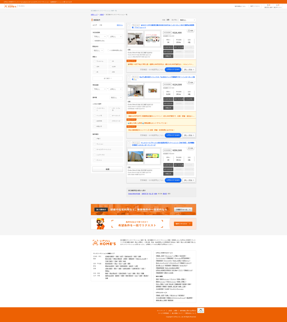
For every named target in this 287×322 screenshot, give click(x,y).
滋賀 (120, 268)
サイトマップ (161, 310)
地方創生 (181, 295)
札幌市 (112, 256)
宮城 (126, 256)
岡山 (111, 273)
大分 (136, 275)
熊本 (127, 275)
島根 (106, 273)
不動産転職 (159, 273)
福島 (139, 256)
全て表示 (107, 78)
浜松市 (131, 266)
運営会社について (190, 313)
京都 (124, 268)
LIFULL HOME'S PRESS (163, 270)
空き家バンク (160, 265)
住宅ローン (186, 260)
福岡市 (117, 275)
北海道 (107, 256)
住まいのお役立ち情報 (172, 268)
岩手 (121, 256)
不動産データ (188, 270)
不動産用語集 (160, 268)
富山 (116, 263)
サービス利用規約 (163, 313)
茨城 (116, 261)
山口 (129, 273)
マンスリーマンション (177, 289)
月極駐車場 (177, 284)
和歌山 (107, 271)
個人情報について (177, 313)
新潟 (106, 263)
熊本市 (131, 275)
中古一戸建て (160, 284)
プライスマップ (174, 263)
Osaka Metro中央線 (134, 193)
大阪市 (110, 268)
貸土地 (171, 284)
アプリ (181, 270)
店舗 (189, 284)
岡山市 (115, 273)
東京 (106, 259)
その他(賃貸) (160, 289)
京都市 (128, 268)
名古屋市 (111, 266)
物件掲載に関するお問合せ (188, 310)
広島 (120, 273)
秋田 (135, 256)
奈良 (143, 268)
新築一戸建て (181, 281)
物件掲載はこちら (240, 6)
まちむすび (183, 265)
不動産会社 (175, 265)
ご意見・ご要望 (172, 310)
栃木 (124, 261)
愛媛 (142, 273)
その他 (167, 289)
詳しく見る (188, 69)
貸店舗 (184, 284)
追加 (191, 30)
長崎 (122, 275)
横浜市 (120, 259)
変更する (120, 25)
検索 (107, 169)
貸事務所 (158, 286)
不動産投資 (159, 260)
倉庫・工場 (181, 286)
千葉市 (110, 261)
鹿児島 (146, 275)
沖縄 (106, 278)
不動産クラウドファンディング (176, 298)
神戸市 (137, 268)
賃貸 (157, 279)
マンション (168, 256)
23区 (109, 259)
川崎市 (125, 259)
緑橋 (155, 193)
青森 (117, 256)
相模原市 (131, 259)
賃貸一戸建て (181, 279)
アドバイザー (168, 260)
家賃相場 (168, 265)
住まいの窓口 (177, 260)
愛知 (106, 266)
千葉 (106, 261)
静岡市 (125, 266)
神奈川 (115, 259)
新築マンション (160, 281)
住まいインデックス (162, 263)
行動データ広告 (168, 273)
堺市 (115, 268)
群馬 (120, 261)
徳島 (134, 273)
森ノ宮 (151, 193)
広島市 (124, 273)
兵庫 (133, 268)
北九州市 (111, 275)
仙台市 (130, 256)
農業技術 (170, 300)
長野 (129, 263)
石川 (120, 263)
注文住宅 (182, 256)
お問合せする (173, 69)
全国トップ (94, 14)
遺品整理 (189, 298)
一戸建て (176, 256)
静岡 (121, 266)
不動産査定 (170, 258)
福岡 (106, 275)
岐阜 (117, 266)
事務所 (165, 286)
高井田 (165, 193)
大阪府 (102, 14)
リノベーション (160, 258)
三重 (136, 266)
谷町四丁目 (145, 193)
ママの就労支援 (160, 298)
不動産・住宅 (160, 256)
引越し (167, 295)
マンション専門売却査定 (182, 258)
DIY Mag (174, 270)
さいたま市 (142, 259)
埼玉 (137, 259)
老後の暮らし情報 (161, 300)
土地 (166, 284)
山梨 (124, 263)
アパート (173, 279)
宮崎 (140, 275)
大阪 (106, 268)
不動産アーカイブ (185, 263)
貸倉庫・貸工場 (172, 286)
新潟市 (110, 263)
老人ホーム (174, 295)
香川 (138, 273)
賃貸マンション (164, 279)
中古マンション (171, 281)
